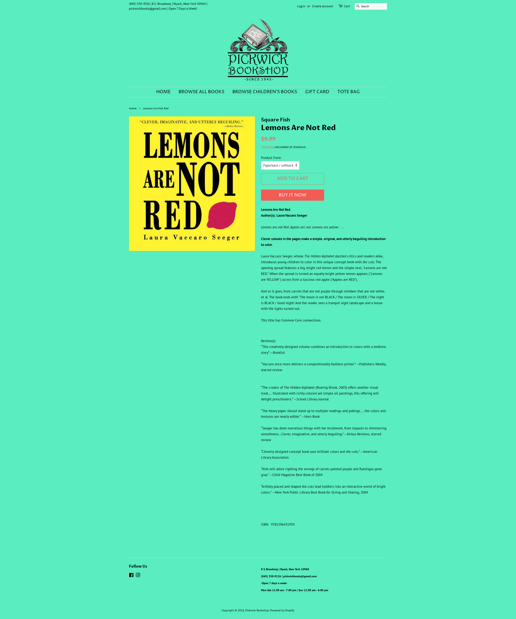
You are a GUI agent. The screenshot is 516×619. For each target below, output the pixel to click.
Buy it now (292, 195)
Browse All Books (201, 92)
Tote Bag (348, 92)
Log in (301, 6)
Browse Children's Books (264, 92)
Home (163, 92)
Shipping (267, 147)
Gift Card (317, 92)
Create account (322, 6)
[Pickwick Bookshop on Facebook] (131, 576)
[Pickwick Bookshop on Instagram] (138, 576)
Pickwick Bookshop (257, 610)
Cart (347, 6)
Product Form (271, 158)
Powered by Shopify (282, 610)
